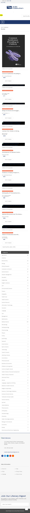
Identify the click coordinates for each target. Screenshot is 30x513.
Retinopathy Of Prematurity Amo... (11, 193)
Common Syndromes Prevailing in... (11, 73)
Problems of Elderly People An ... (11, 172)
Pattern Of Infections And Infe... (10, 234)
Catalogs (4, 474)
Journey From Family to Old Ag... (11, 131)
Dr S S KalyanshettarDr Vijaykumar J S (6, 196)
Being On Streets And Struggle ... (11, 110)
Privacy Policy (19, 471)
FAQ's (3, 471)
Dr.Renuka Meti (5, 154)
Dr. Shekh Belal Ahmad (7, 175)
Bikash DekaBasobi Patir (4, 134)
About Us (4, 468)
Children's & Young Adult (7, 68)
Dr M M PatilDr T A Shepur (5, 237)
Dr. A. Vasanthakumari (7, 76)
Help (17, 468)
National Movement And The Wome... (12, 214)
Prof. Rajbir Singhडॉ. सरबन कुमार (5, 94)
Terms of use (19, 474)
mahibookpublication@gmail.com (11, 452)
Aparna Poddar (5, 216)
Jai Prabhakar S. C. (6, 113)
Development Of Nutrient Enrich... (11, 152)
